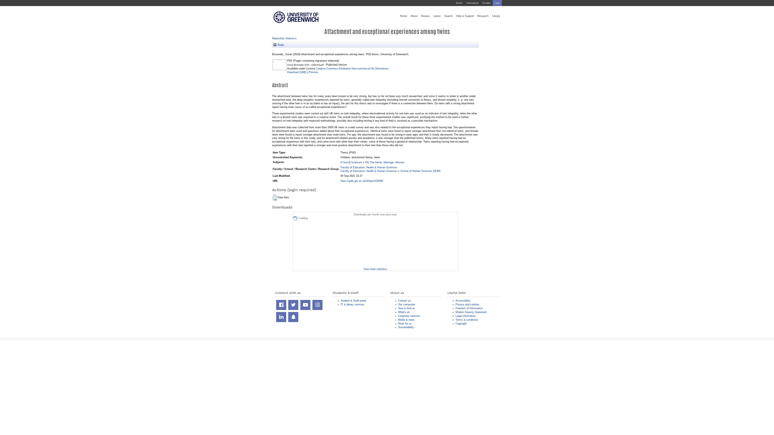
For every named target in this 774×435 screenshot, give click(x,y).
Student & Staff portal (353, 300)
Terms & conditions (467, 319)
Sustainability (406, 327)
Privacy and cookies (467, 304)
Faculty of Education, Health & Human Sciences (368, 167)
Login (497, 3)
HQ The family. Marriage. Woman (384, 162)
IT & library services (352, 304)
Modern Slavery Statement (471, 312)
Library (496, 16)
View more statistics (375, 269)
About (414, 16)
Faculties (486, 3)
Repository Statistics (284, 38)
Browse (425, 16)
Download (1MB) (296, 72)
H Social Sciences (351, 162)
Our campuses (406, 304)
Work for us (405, 323)
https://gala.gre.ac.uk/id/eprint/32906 (361, 180)
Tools (280, 44)
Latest (437, 16)
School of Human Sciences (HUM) (420, 171)
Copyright (461, 323)
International (472, 3)
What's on (404, 312)
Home (403, 16)
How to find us (406, 308)
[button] (274, 198)
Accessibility (463, 300)
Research (483, 16)
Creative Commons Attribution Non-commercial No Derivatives (352, 68)
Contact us (404, 300)
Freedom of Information (469, 308)
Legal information (465, 315)
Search (459, 3)
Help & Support (465, 16)
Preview (313, 72)
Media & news (406, 319)
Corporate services (409, 315)
